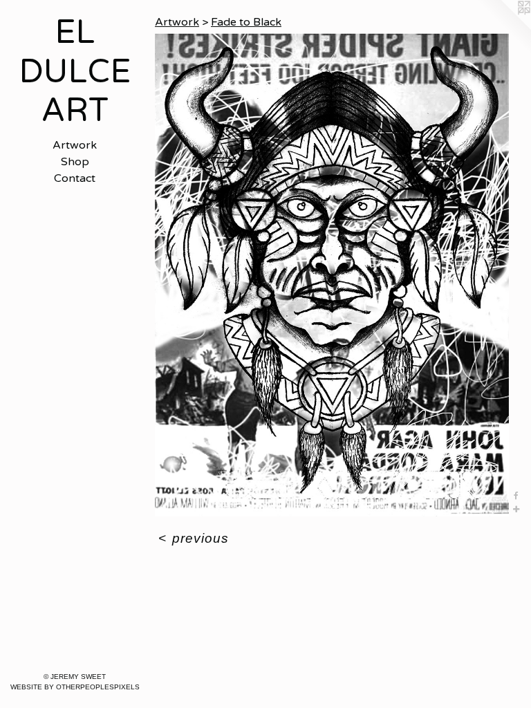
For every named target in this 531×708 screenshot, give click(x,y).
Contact (74, 178)
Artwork (75, 145)
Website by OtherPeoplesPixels (75, 687)
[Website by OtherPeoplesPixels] (503, 27)
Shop (75, 162)
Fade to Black (246, 22)
